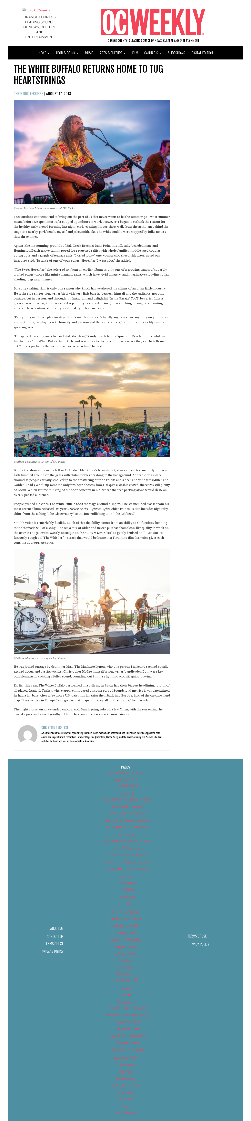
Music (89, 52)
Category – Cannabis (126, 925)
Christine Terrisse (28, 93)
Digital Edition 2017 (128, 980)
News (42, 52)
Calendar (125, 877)
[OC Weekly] (36, 10)
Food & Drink (65, 52)
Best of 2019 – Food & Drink (128, 855)
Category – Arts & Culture (125, 918)
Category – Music (125, 946)
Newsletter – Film (128, 1028)
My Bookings (128, 896)
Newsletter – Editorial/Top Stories (128, 1015)
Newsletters (125, 1002)
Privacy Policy (53, 951)
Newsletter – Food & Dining (128, 1035)
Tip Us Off (125, 1099)
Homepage (126, 988)
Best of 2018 (125, 793)
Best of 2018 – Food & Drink (128, 813)
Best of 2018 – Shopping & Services (127, 820)
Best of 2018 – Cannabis (128, 806)
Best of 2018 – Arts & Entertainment (128, 799)
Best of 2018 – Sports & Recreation (128, 827)
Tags (128, 903)
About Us (57, 928)
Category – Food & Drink (125, 939)
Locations (128, 889)
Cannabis (151, 52)
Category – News (125, 953)
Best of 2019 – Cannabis (128, 848)
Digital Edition (202, 52)
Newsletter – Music (128, 1042)
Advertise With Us (125, 779)
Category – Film (125, 932)
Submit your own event (125, 1085)
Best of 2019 (125, 835)
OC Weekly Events (125, 1057)
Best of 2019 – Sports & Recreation (128, 869)
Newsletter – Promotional (128, 1049)
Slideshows (176, 52)
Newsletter (126, 995)
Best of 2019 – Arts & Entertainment (128, 841)
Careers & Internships (125, 912)
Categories (128, 883)
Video (125, 1106)
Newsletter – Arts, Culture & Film (127, 1008)
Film (135, 52)
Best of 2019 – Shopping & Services (127, 862)
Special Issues (126, 1078)
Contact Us (55, 936)
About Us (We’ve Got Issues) (125, 773)
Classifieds (125, 960)
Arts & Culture (111, 52)
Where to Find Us (125, 1113)
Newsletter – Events (128, 1021)
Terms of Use (54, 943)
